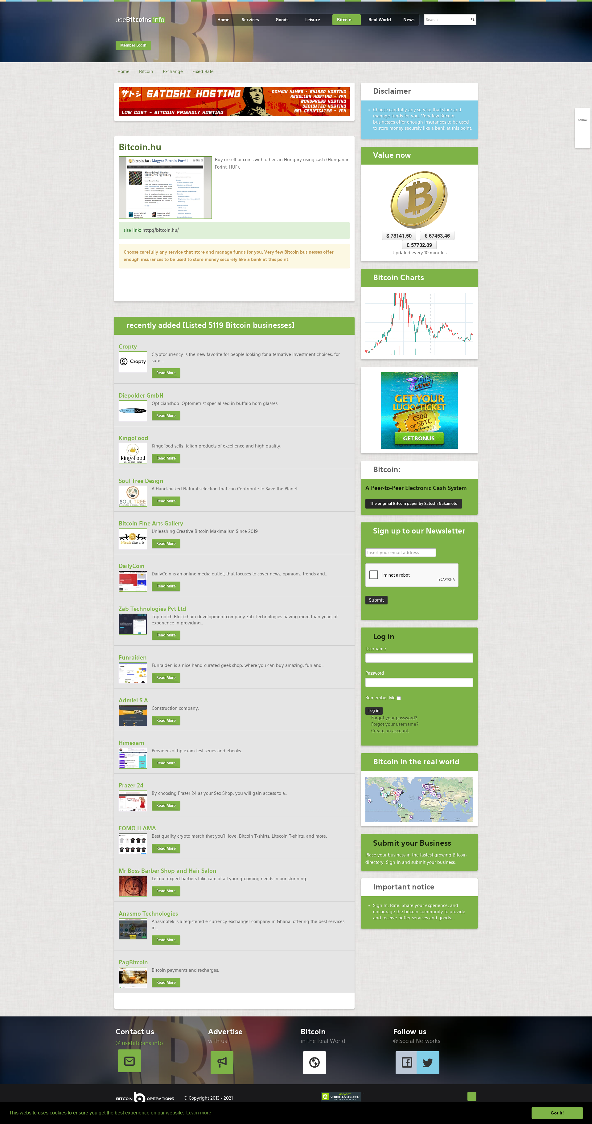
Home (223, 19)
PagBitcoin (133, 962)
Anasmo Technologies (148, 913)
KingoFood (133, 438)
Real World (379, 19)
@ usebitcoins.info (139, 1043)
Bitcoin (344, 19)
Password (374, 673)
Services (250, 19)
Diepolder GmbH (141, 395)
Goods (282, 19)
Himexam (131, 743)
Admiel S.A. (134, 700)
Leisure (312, 19)
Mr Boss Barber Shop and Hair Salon (167, 871)
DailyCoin (132, 566)
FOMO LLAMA (137, 828)
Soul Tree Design (141, 481)
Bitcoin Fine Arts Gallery (151, 523)
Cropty (128, 346)
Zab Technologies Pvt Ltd (152, 609)
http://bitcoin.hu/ (160, 230)
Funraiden (133, 657)
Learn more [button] (198, 1112)
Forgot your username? (394, 724)
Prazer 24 (131, 785)
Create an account (389, 730)
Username (375, 648)
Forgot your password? (393, 717)
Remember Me (380, 697)
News (408, 19)
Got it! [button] (557, 1112)
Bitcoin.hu (140, 147)
